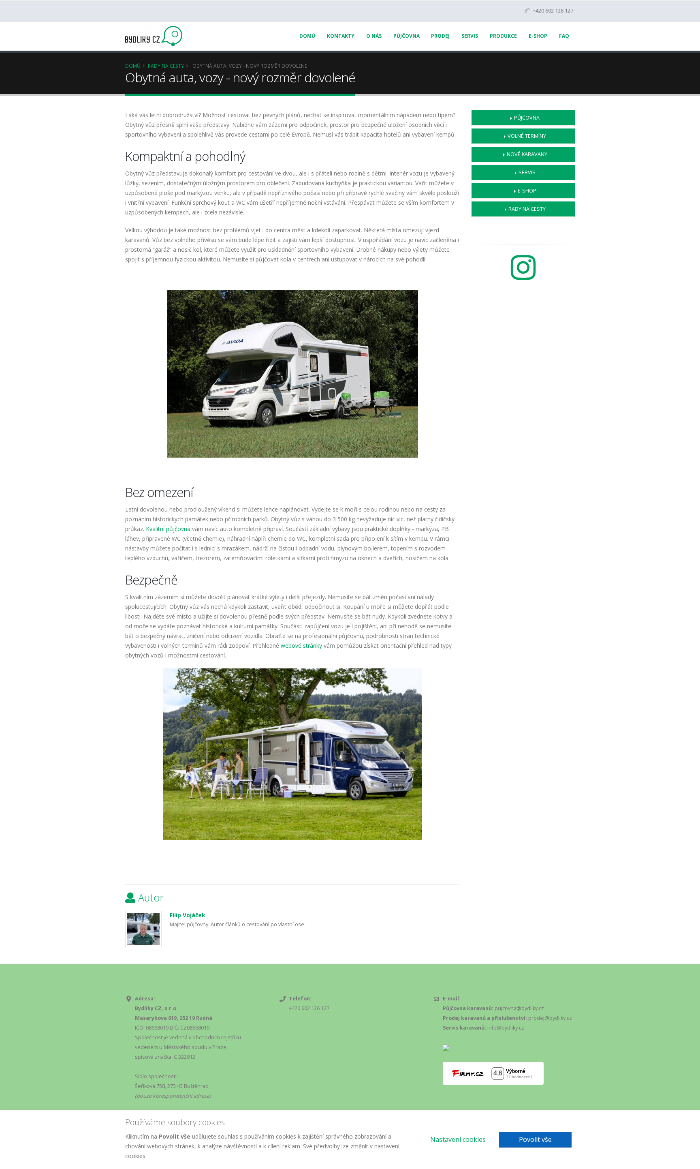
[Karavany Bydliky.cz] (523, 276)
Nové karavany (527, 154)
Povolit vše (535, 1139)
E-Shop (538, 35)
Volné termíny (527, 136)
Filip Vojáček (187, 915)
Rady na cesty (166, 65)
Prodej (440, 35)
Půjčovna (406, 35)
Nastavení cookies (458, 1139)
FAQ (564, 35)
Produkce (503, 35)
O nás (374, 35)
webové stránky (302, 645)
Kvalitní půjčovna (168, 529)
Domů (307, 35)
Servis (469, 35)
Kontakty (340, 35)
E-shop (527, 190)
